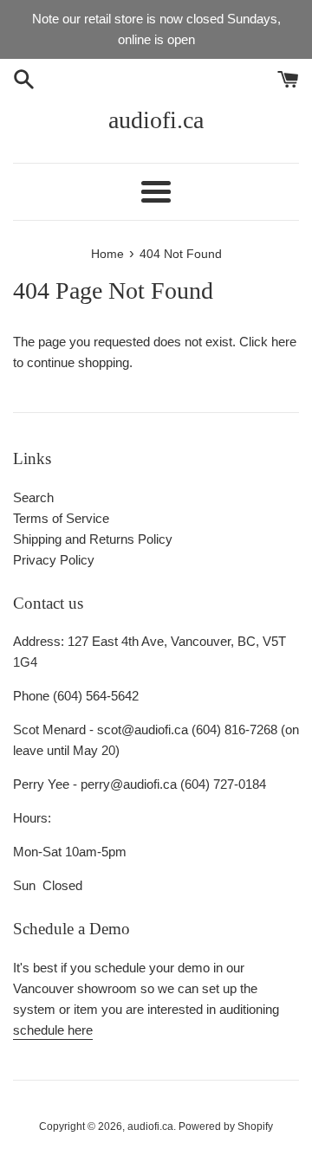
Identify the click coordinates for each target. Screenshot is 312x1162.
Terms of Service (61, 518)
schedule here (53, 1030)
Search (33, 497)
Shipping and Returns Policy (92, 539)
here (283, 341)
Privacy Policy (53, 559)
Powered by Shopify (226, 1126)
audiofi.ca (156, 120)
